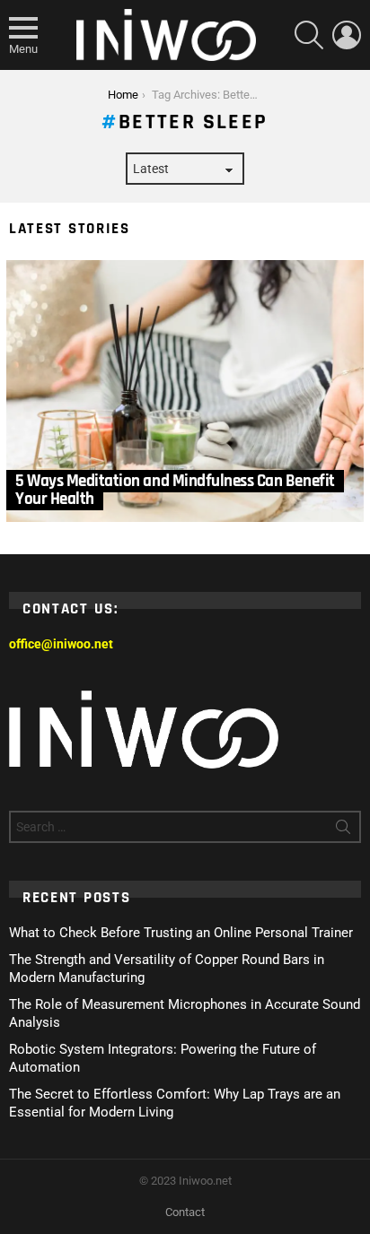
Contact (185, 1212)
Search (343, 830)
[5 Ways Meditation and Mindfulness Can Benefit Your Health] (185, 391)
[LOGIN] (346, 35)
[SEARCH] (309, 35)
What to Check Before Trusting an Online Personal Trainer (181, 933)
